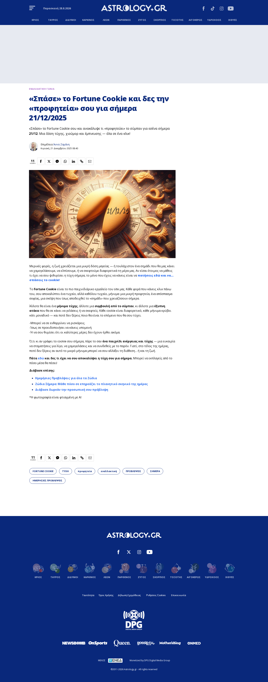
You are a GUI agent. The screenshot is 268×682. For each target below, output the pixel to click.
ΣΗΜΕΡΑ (155, 471)
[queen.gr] (122, 643)
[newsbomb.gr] (74, 642)
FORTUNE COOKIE (43, 471)
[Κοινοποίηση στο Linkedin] (73, 161)
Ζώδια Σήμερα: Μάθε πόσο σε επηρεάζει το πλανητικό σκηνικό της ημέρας (91, 384)
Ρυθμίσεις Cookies (156, 595)
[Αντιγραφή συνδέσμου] (81, 161)
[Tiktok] (213, 9)
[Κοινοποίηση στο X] (49, 161)
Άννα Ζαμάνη (61, 144)
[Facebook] (204, 9)
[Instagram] (222, 9)
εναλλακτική (109, 471)
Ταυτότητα (88, 595)
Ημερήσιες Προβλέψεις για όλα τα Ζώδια (66, 378)
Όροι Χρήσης (106, 595)
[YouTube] (231, 9)
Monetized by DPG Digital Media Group (150, 660)
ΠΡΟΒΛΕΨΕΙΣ (133, 471)
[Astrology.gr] (134, 8)
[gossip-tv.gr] (146, 643)
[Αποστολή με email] (90, 161)
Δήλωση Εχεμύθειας (129, 595)
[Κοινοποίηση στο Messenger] (57, 161)
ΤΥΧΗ (65, 471)
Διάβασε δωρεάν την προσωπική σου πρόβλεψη (71, 390)
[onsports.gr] (98, 642)
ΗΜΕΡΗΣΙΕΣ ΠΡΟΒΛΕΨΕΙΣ (47, 480)
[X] (129, 552)
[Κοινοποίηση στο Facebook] (40, 161)
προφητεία (85, 471)
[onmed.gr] (194, 643)
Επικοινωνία (178, 595)
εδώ (41, 358)
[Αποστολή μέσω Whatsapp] (65, 161)
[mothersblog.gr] (170, 643)
